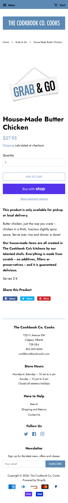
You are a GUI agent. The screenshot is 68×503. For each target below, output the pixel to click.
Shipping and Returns (34, 409)
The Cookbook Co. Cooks (45, 475)
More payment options (34, 199)
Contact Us (34, 415)
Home (6, 42)
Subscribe (55, 464)
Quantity (8, 155)
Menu (11, 5)
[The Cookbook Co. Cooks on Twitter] (26, 435)
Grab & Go (21, 42)
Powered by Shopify (34, 480)
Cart (62, 5)
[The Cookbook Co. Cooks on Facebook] (34, 435)
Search (34, 404)
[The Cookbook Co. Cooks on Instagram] (42, 435)
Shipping (8, 145)
